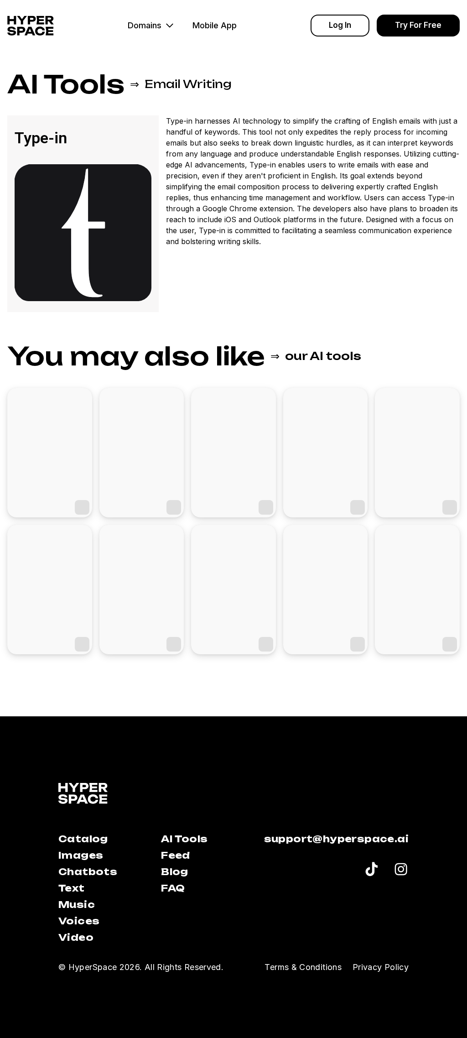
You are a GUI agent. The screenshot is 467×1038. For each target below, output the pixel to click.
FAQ (173, 888)
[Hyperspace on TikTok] (371, 870)
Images (80, 855)
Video (75, 937)
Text (71, 888)
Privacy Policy (381, 967)
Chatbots (87, 871)
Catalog (83, 839)
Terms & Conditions (303, 967)
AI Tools (66, 83)
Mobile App (214, 25)
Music (76, 904)
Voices (78, 921)
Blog (174, 871)
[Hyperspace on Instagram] (401, 870)
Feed (175, 855)
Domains (144, 25)
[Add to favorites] (82, 507)
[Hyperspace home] (30, 26)
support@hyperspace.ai (336, 839)
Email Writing (188, 84)
